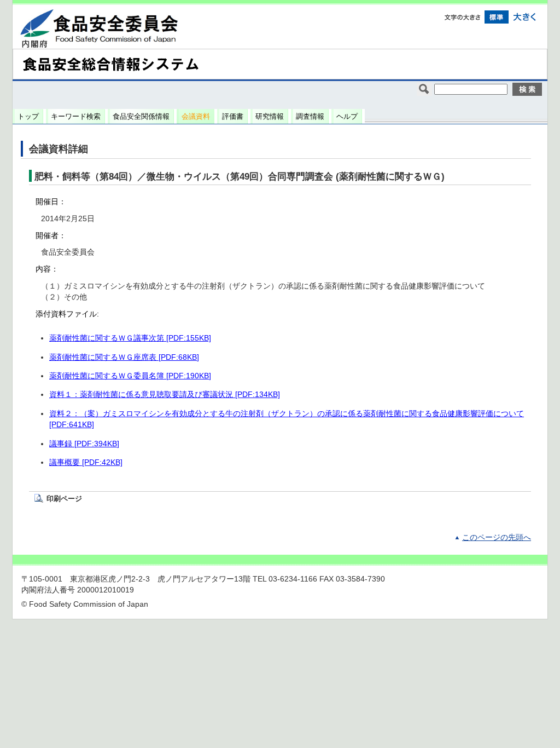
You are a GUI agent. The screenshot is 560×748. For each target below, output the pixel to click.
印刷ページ (64, 498)
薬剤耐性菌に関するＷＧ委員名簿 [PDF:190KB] (130, 376)
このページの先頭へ (496, 537)
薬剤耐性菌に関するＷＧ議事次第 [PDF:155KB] (130, 338)
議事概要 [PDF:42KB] (85, 462)
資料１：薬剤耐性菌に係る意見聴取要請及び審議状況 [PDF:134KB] (164, 394)
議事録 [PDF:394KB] (84, 444)
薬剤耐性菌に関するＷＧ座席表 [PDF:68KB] (124, 357)
